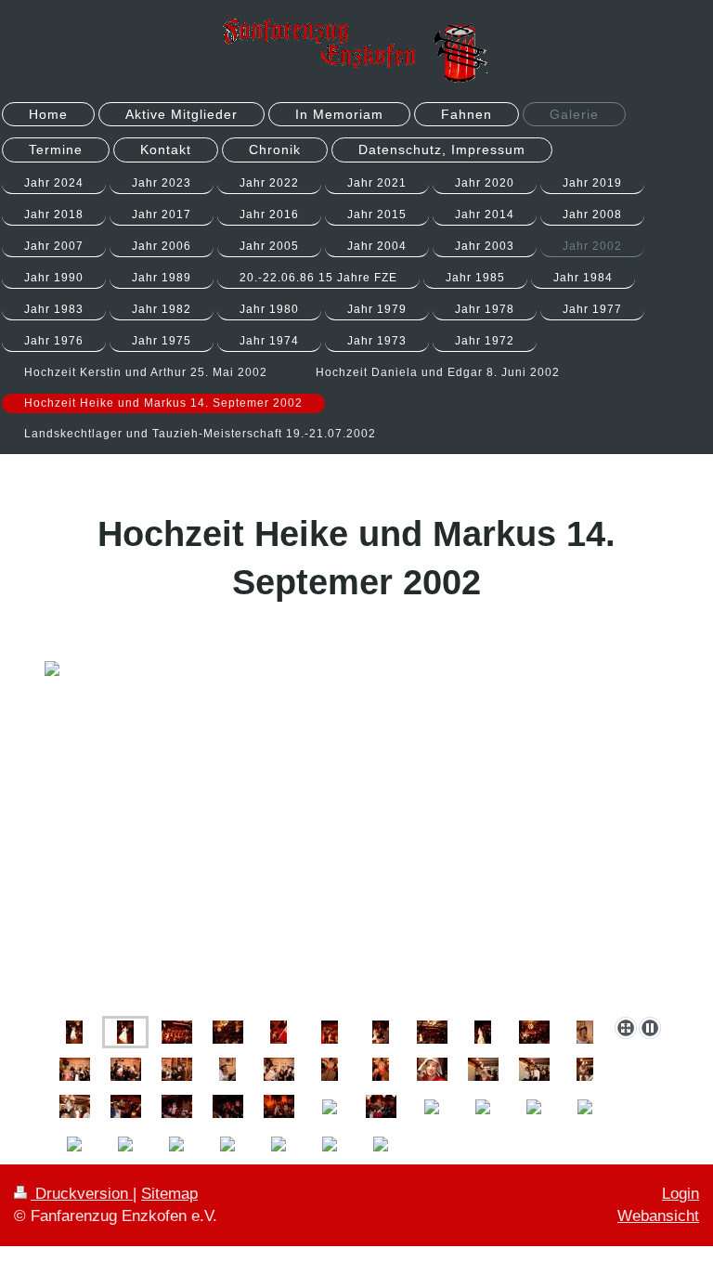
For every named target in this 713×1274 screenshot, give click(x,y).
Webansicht (658, 1216)
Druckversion (82, 1193)
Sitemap (169, 1193)
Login (680, 1193)
